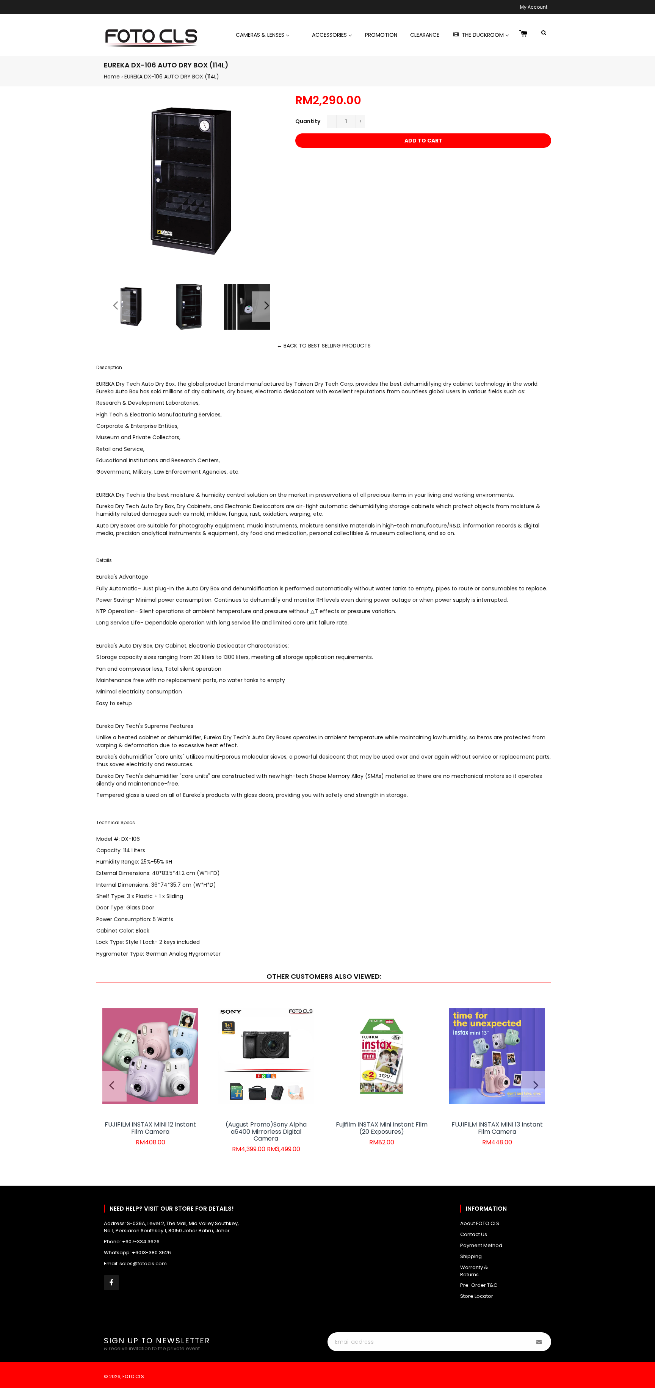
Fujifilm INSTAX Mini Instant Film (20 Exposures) (382, 1128)
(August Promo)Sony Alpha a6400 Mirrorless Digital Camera (266, 1131)
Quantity (307, 121)
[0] (523, 34)
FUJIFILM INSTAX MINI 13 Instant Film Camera (497, 1128)
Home (112, 76)
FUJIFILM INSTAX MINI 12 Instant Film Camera (150, 1128)
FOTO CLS (133, 1376)
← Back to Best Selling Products (324, 345)
